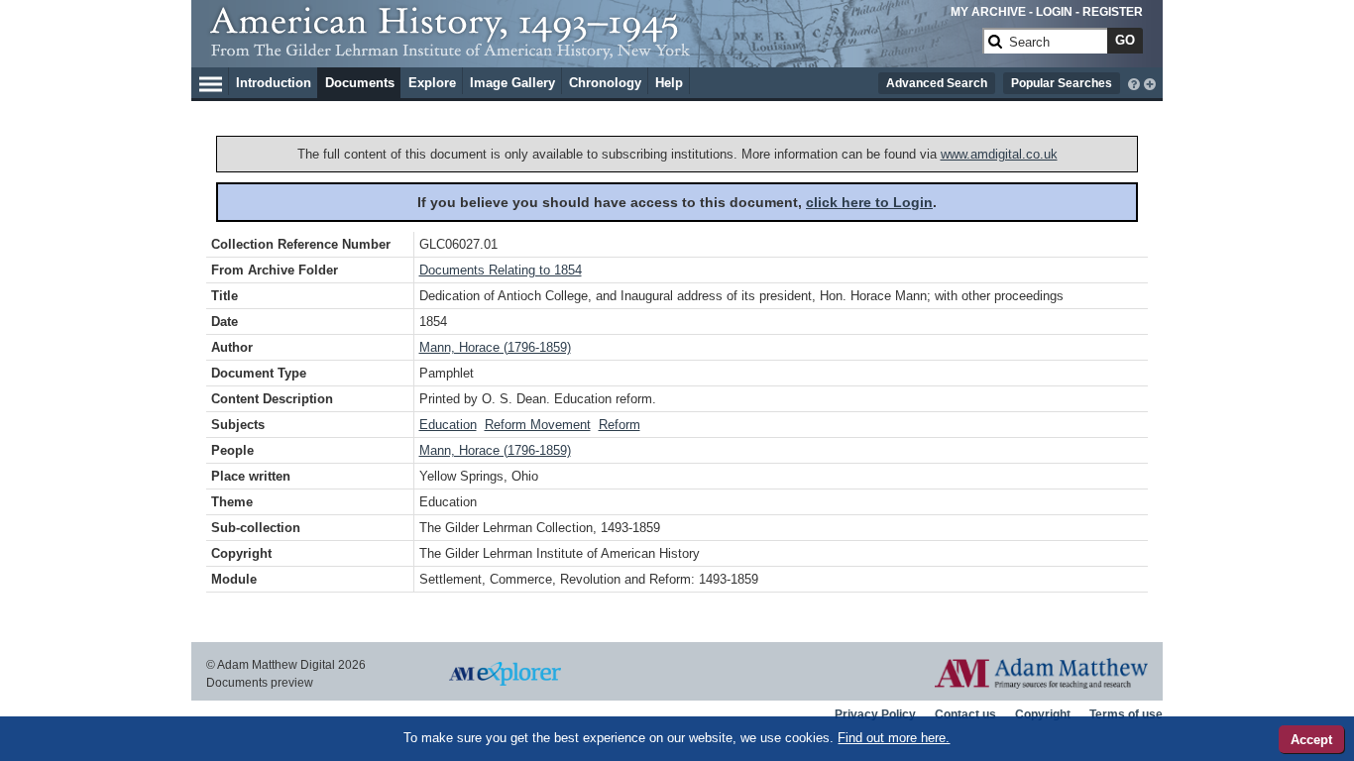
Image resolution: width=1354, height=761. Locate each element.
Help (669, 82)
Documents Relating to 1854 (500, 270)
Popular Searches (1061, 83)
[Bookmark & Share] (1150, 82)
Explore (432, 82)
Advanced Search (936, 83)
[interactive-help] (1134, 82)
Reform (619, 424)
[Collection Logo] (592, 49)
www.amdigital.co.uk (999, 154)
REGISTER (1112, 12)
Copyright (1043, 714)
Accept (1311, 739)
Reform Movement (538, 424)
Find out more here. (894, 737)
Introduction (273, 82)
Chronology (605, 82)
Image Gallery (512, 82)
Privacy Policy (875, 714)
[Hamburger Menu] (210, 81)
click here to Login (869, 202)
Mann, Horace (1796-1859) (495, 347)
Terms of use (1126, 714)
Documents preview (259, 683)
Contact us (965, 714)
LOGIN (1054, 12)
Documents (360, 82)
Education (448, 424)
